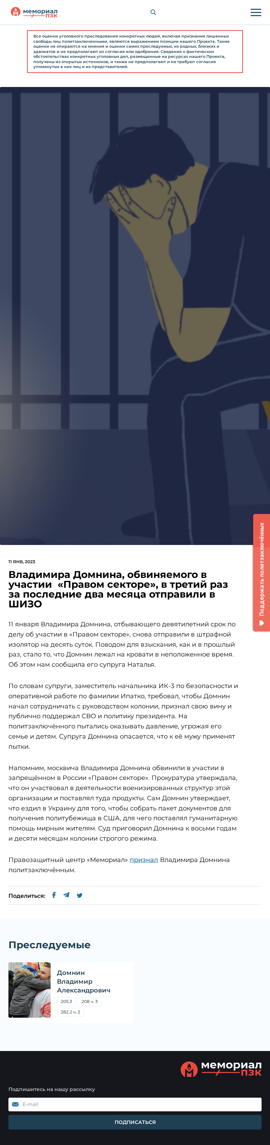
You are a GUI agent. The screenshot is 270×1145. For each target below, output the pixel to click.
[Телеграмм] (66, 896)
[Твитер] (80, 896)
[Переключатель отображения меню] (256, 12)
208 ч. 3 (90, 1001)
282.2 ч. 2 (70, 1012)
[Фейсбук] (54, 896)
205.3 (68, 1002)
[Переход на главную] (34, 12)
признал (144, 860)
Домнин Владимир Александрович (83, 981)
